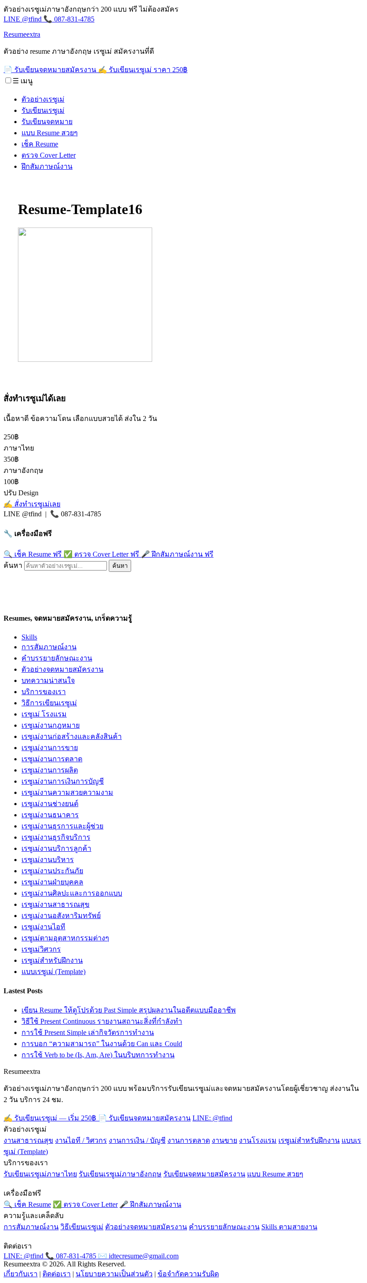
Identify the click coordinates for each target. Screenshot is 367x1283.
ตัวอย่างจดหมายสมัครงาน (62, 669)
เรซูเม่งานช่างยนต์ (49, 803)
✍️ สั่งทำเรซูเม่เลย (32, 504)
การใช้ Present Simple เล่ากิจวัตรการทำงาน (87, 1032)
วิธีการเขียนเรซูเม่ (49, 703)
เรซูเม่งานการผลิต (49, 770)
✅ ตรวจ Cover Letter (101, 554)
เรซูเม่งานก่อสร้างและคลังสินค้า (71, 736)
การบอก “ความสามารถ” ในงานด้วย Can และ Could (101, 1043)
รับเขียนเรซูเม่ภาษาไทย (40, 1174)
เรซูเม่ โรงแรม (44, 714)
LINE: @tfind (212, 1118)
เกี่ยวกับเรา (21, 1274)
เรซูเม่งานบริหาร (47, 859)
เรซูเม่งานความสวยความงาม (67, 792)
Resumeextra (22, 34)
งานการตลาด (188, 1140)
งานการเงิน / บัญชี (137, 1140)
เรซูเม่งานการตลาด (51, 759)
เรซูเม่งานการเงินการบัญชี (62, 781)
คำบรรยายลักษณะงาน (56, 658)
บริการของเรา (43, 691)
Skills (29, 637)
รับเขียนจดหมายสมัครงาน (204, 1174)
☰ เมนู (23, 81)
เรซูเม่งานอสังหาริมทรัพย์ (61, 915)
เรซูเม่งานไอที (43, 927)
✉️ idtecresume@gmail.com (138, 1256)
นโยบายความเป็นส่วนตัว (114, 1274)
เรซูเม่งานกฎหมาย (50, 725)
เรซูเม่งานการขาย (49, 747)
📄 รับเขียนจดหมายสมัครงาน (51, 69)
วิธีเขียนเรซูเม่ (81, 1227)
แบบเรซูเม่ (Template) (53, 971)
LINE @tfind (23, 19)
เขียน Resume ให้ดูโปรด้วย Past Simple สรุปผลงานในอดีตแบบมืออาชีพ (128, 1010)
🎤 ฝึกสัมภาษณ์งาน (177, 554)
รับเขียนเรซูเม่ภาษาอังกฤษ (120, 1174)
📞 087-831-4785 (68, 19)
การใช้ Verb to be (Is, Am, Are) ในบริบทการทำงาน (98, 1055)
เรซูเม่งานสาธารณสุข (55, 904)
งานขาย (224, 1140)
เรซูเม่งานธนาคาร (50, 815)
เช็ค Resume (39, 144)
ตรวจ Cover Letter (48, 155)
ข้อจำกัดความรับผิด (188, 1274)
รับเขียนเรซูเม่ (42, 110)
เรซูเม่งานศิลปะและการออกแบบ (71, 893)
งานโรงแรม (258, 1140)
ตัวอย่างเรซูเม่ (42, 99)
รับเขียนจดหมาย (47, 121)
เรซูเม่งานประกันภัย (52, 871)
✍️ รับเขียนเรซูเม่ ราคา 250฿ (143, 69)
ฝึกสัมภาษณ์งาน (47, 166)
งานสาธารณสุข (28, 1140)
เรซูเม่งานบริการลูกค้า (56, 848)
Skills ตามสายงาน (289, 1227)
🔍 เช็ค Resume (33, 554)
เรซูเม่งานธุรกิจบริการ (55, 837)
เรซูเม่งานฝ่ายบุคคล (52, 882)
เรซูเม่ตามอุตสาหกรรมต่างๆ (65, 938)
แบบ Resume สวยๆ (49, 133)
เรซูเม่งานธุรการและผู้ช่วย (62, 826)
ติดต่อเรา (57, 1274)
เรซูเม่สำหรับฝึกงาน (52, 960)
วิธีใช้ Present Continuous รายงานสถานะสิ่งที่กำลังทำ (101, 1021)
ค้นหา (13, 565)
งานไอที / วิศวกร (81, 1140)
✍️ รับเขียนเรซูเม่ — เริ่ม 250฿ (51, 1118)
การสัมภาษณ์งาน (49, 647)
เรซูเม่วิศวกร (41, 949)
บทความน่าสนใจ (48, 680)
